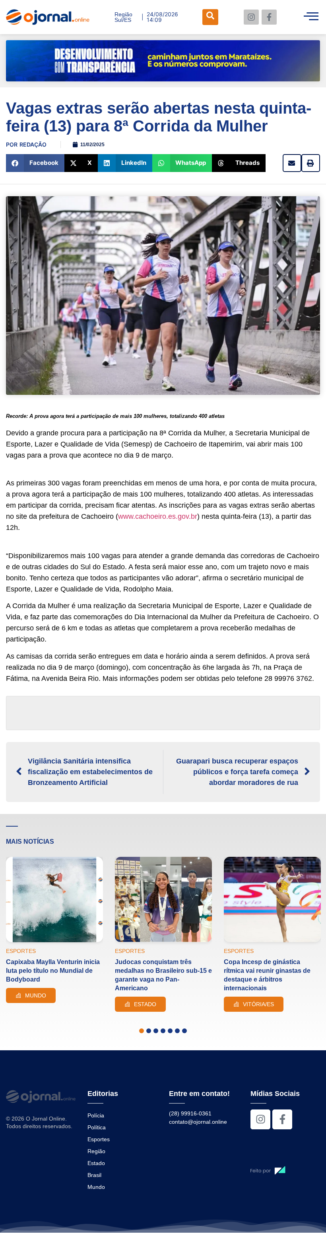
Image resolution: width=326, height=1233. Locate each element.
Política (96, 1127)
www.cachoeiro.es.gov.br (157, 516)
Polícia (95, 1115)
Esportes (98, 1139)
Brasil (94, 1175)
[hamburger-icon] (311, 17)
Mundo (96, 1187)
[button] (35, 163)
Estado (96, 1163)
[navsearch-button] (210, 17)
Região (96, 1151)
